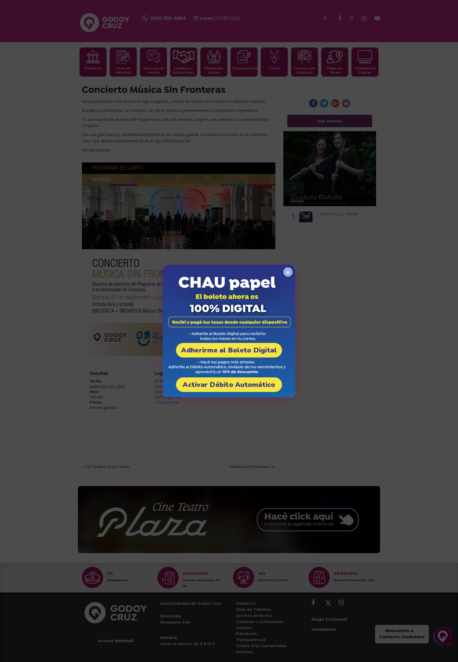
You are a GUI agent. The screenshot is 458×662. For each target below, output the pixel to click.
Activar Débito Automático (229, 384)
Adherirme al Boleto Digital (229, 350)
